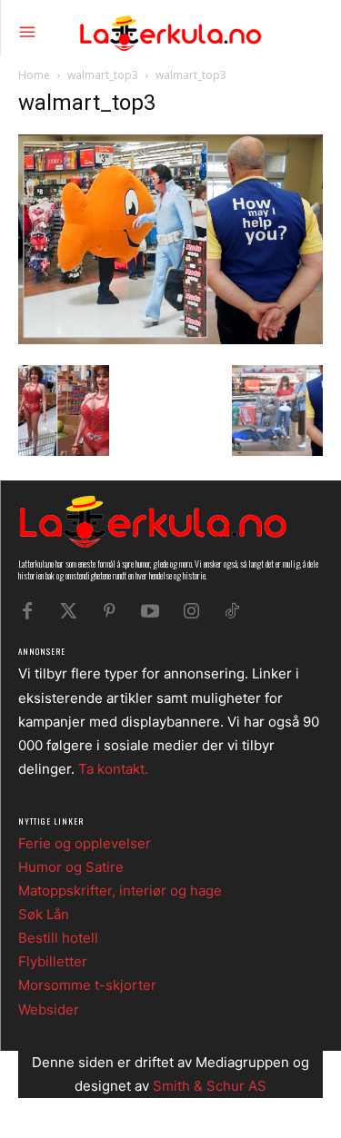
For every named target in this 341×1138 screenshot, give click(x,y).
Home (34, 75)
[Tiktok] (232, 611)
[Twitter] (68, 611)
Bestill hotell (58, 937)
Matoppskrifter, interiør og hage (120, 890)
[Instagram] (191, 611)
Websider (48, 1009)
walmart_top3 (102, 75)
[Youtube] (150, 611)
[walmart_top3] (170, 339)
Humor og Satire (71, 867)
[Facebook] (27, 611)
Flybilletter (52, 961)
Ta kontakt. (113, 768)
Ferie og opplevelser (84, 843)
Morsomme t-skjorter (87, 985)
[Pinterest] (109, 611)
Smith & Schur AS (209, 1085)
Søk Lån (43, 914)
